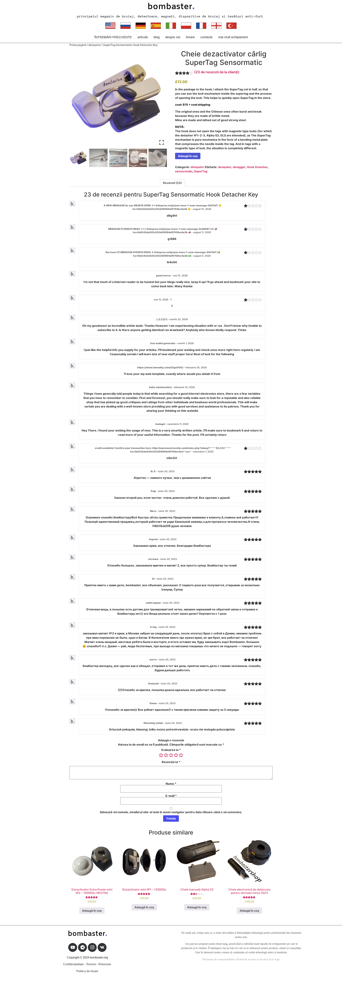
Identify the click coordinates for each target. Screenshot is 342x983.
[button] (161, 99)
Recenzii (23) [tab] (172, 183)
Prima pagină (77, 45)
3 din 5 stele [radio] (171, 755)
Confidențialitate (73, 964)
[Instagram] (92, 947)
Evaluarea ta (171, 749)
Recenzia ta (171, 762)
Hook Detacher (257, 167)
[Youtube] (72, 947)
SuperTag (200, 171)
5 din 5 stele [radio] (181, 755)
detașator (94, 45)
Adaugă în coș (188, 156)
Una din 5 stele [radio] (161, 755)
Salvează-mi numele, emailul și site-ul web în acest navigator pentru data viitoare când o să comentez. (171, 812)
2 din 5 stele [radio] (166, 755)
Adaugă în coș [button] (92, 910)
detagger (239, 167)
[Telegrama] (82, 947)
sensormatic (184, 171)
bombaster (171, 6)
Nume (171, 783)
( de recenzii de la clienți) (216, 72)
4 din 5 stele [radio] (176, 755)
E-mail (171, 795)
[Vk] (102, 947)
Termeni (91, 964)
